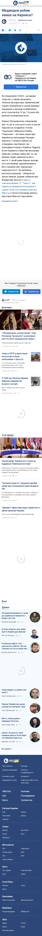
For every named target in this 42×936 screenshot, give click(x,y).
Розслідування (27, 796)
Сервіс (23, 874)
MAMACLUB (25, 911)
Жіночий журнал (8, 930)
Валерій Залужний (9, 622)
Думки (5, 607)
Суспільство (26, 800)
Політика (25, 791)
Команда (24, 766)
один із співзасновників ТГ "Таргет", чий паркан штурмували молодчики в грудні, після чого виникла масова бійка (19, 186)
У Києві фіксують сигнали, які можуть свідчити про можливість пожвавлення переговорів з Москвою (20, 495)
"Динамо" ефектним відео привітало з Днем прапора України (21, 509)
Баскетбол (25, 830)
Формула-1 (6, 837)
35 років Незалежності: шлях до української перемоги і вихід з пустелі (15, 615)
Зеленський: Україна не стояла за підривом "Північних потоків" (19, 462)
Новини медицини (8, 911)
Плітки (23, 923)
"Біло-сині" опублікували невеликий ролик (18, 514)
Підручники (25, 848)
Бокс (22, 834)
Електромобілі (26, 870)
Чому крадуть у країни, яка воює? (14, 691)
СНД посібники (7, 859)
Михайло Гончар (8, 742)
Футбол (5, 830)
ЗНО (3, 856)
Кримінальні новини (25, 20)
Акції (4, 874)
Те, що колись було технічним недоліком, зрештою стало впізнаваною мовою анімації (13, 365)
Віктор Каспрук (8, 635)
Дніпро (23, 816)
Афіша (4, 923)
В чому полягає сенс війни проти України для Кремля (14, 630)
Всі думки (6, 749)
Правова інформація (9, 770)
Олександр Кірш (8, 725)
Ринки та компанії (8, 900)
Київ (3, 812)
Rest (4, 601)
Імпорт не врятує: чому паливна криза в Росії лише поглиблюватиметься (14, 735)
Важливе (7, 307)
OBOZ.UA (12, 20)
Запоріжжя (6, 816)
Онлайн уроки (7, 852)
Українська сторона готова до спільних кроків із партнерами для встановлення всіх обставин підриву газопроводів (20, 470)
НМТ (22, 856)
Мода (23, 927)
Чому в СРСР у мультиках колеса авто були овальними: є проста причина (14, 356)
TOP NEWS (8, 435)
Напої (23, 885)
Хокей (4, 834)
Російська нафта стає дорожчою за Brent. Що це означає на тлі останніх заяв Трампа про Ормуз (15, 646)
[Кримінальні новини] (6, 301)
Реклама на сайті (8, 776)
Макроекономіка (27, 900)
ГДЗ (3, 848)
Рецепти (5, 885)
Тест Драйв (6, 870)
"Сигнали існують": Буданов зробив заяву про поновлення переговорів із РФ (20, 486)
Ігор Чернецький (8, 710)
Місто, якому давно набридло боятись (11, 719)
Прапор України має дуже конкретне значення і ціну (13, 705)
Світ (4, 796)
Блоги (5, 800)
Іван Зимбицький (8, 696)
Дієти (4, 889)
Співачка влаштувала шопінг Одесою (16, 343)
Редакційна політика (9, 201)
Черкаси (5, 819)
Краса (4, 927)
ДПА (22, 852)
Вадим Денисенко (9, 652)
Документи (25, 776)
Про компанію (7, 766)
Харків (23, 812)
